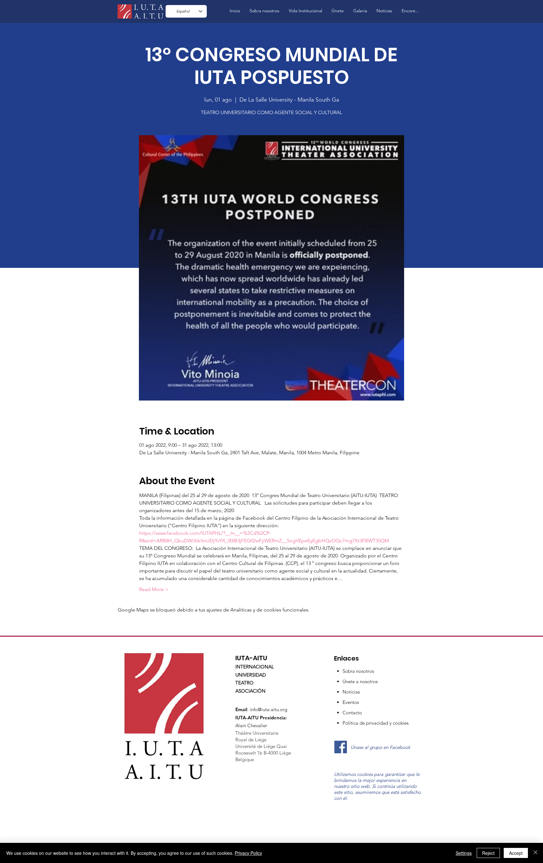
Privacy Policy (248, 853)
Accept (516, 853)
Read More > (153, 589)
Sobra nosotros (358, 671)
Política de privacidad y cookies (376, 723)
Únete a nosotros (360, 681)
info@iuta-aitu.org (268, 709)
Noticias (351, 692)
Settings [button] (464, 853)
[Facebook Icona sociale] (340, 747)
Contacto (352, 713)
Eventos (351, 702)
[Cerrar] (535, 853)
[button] (305, 11)
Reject (488, 853)
